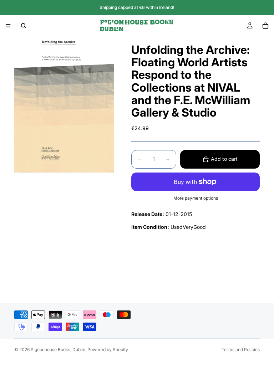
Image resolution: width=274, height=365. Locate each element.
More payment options (195, 198)
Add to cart (224, 159)
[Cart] (265, 26)
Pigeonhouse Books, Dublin (58, 349)
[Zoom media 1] (64, 104)
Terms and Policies (241, 349)
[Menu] (8, 25)
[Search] (23, 26)
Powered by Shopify (107, 349)
